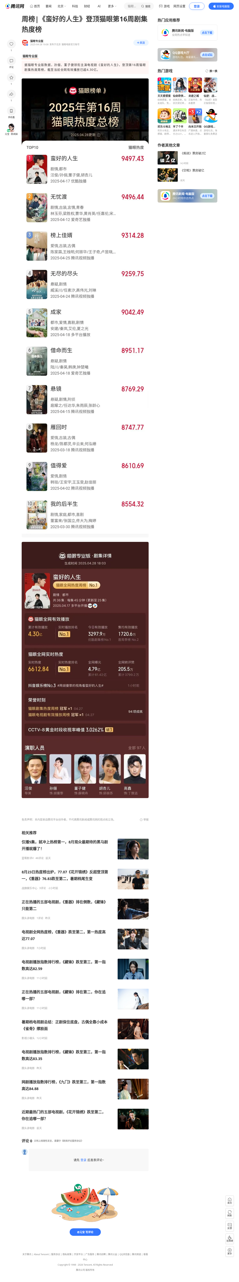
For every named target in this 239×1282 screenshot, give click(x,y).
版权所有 (90, 1270)
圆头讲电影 (28, 918)
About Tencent (41, 1254)
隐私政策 (67, 1254)
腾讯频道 (136, 1254)
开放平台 (78, 1254)
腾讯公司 (80, 1270)
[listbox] (85, 980)
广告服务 (89, 1254)
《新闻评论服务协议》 (72, 1140)
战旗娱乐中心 (29, 888)
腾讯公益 (112, 1254)
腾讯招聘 (101, 1254)
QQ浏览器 (125, 1254)
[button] (207, 32)
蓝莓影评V (28, 858)
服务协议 (55, 1254)
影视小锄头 (28, 1038)
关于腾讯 (26, 1254)
